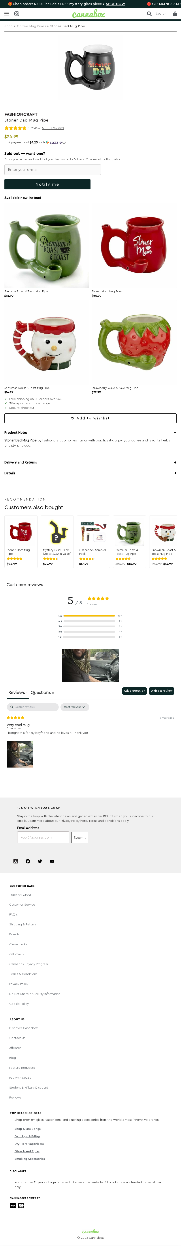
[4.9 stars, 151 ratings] (51, 558)
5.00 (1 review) (53, 128)
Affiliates (15, 1048)
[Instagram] (15, 861)
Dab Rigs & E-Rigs (27, 1136)
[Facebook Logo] (28, 861)
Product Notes (15, 432)
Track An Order (20, 894)
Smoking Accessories (30, 1158)
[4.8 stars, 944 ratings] (87, 558)
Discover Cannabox (23, 1028)
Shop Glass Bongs (28, 1128)
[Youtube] (52, 861)
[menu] (6, 13)
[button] (90, 142)
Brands (14, 934)
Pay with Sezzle (20, 1077)
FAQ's (13, 914)
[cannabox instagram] (19, 14)
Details (9, 473)
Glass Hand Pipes (27, 1151)
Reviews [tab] (17, 692)
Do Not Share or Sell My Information (34, 994)
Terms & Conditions (23, 974)
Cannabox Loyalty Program (28, 964)
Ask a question (134, 690)
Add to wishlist (93, 418)
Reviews (15, 1097)
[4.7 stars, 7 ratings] (124, 558)
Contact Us (17, 1038)
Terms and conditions (104, 820)
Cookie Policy (19, 1003)
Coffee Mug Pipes (31, 26)
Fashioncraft (21, 114)
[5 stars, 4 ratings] (15, 558)
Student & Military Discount (28, 1087)
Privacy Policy (18, 984)
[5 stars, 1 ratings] (160, 558)
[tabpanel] (90, 736)
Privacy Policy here (73, 820)
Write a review (162, 690)
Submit (80, 837)
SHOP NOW (90, 4)
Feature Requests (22, 1067)
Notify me (47, 184)
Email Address (28, 828)
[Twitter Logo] (40, 861)
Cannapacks (18, 944)
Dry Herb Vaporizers (29, 1143)
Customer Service (22, 904)
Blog (12, 1057)
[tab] (42, 693)
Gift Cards (16, 954)
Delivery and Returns (20, 462)
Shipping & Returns (23, 924)
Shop (8, 26)
